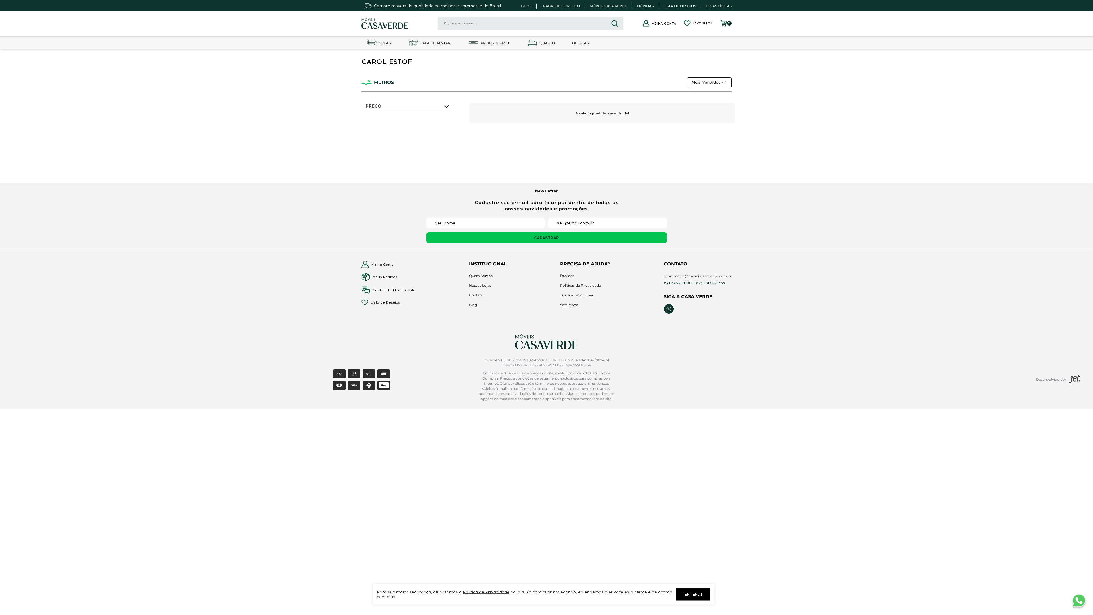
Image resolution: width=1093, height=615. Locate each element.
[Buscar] (615, 23)
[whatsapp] (669, 309)
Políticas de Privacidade (580, 285)
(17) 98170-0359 (710, 283)
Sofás (385, 43)
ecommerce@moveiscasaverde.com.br (698, 276)
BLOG (526, 6)
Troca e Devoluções (577, 295)
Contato (476, 295)
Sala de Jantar (435, 43)
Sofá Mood (569, 305)
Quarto (547, 43)
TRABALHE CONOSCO (560, 6)
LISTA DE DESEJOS (679, 6)
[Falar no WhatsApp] (1079, 601)
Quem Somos (481, 276)
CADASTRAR (546, 237)
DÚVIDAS (645, 6)
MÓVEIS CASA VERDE (608, 6)
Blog (473, 305)
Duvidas (567, 276)
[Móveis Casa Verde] (384, 23)
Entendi (693, 594)
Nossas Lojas (480, 285)
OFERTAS (580, 43)
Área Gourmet (494, 43)
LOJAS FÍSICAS (719, 6)
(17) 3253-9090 (678, 283)
